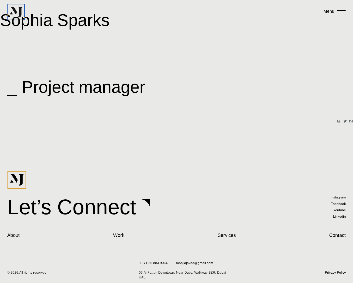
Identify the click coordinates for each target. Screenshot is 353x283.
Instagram (338, 197)
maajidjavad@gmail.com (194, 263)
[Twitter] (345, 121)
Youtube (339, 210)
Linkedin (339, 216)
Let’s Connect (71, 207)
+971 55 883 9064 (154, 263)
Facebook (338, 204)
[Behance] (351, 121)
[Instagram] (339, 121)
